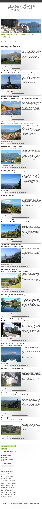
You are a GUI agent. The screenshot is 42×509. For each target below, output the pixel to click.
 (7, 264)
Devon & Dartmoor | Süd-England (12, 393)
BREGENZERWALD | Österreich (8, 483)
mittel (5, 457)
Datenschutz (36, 503)
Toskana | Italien (7, 418)
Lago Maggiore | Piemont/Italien (12, 146)
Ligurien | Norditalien (8, 170)
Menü (39, 0)
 (8, 66)
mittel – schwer (8, 459)
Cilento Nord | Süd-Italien (10, 96)
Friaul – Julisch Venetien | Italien (12, 319)
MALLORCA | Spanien (6, 496)
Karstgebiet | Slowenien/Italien (12, 368)
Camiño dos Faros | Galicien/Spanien (13, 71)
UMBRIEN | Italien (5, 474)
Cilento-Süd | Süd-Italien (9, 122)
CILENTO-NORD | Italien (7, 471)
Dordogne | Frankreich (9, 269)
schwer (7, 460)
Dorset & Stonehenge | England (12, 294)
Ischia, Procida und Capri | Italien (12, 343)
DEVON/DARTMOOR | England (8, 490)
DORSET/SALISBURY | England (8, 494)
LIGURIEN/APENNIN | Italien (7, 498)
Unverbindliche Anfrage (8, 446)
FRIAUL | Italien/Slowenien (7, 476)
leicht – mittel (7, 455)
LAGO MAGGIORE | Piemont (8, 487)
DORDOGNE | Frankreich (7, 478)
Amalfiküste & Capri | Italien (11, 244)
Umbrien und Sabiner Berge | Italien (13, 220)
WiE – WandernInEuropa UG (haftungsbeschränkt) (12, 503)
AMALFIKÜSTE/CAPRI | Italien (8, 480)
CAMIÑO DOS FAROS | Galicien (8, 492)
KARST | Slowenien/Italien (7, 485)
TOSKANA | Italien (5, 489)
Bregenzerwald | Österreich (10, 46)
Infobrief (4, 448)
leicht (4, 454)
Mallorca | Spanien (7, 195)
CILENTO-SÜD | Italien (6, 473)
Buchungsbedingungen (28, 503)
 (12, 66)
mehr (31, 58)
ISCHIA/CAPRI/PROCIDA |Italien (8, 481)
